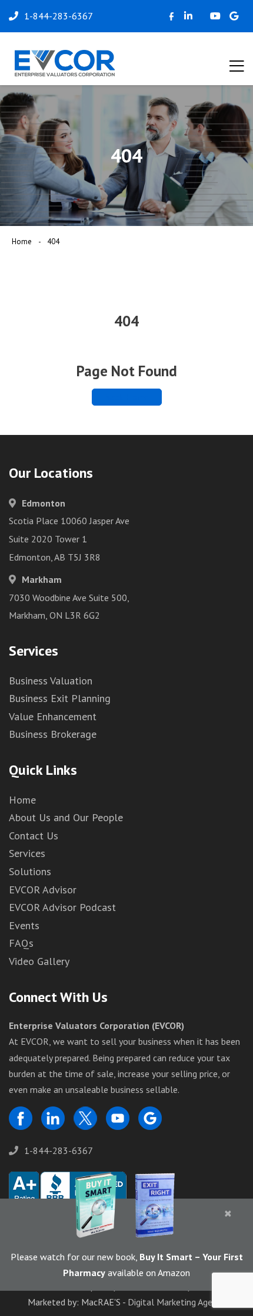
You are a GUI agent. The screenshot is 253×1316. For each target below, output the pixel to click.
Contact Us (33, 835)
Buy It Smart (165, 1257)
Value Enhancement (52, 716)
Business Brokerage (52, 734)
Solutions (30, 871)
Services (27, 853)
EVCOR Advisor (42, 889)
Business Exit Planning (60, 698)
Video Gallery (39, 961)
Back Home (126, 397)
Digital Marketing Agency (176, 1302)
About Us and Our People (66, 817)
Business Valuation (50, 680)
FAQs (21, 943)
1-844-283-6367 (58, 1150)
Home (22, 242)
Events (24, 925)
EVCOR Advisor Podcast (62, 907)
